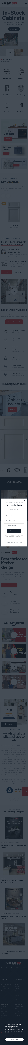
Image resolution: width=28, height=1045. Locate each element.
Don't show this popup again (14, 542)
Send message (14, 531)
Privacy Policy (11, 536)
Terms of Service (19, 536)
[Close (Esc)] (24, 500)
